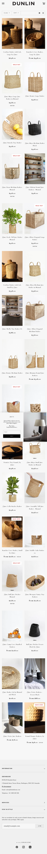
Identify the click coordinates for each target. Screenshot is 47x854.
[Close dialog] (45, 414)
